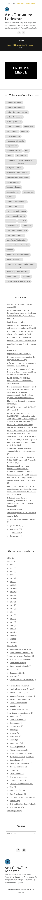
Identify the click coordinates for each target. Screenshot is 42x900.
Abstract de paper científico (21, 696)
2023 (12, 632)
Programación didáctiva (20, 753)
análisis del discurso (14, 117)
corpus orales (12, 146)
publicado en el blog (18, 686)
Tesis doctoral (15, 774)
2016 (12, 615)
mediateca (14, 529)
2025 (12, 639)
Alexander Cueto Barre (19, 649)
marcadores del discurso (16, 211)
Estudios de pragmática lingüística (21, 344)
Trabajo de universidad (19, 784)
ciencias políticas (13, 136)
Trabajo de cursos (17, 777)
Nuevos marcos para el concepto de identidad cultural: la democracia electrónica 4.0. (22, 442)
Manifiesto (14, 736)
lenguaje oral (28, 192)
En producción (16, 673)
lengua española (13, 182)
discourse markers (14, 150)
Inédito (13, 676)
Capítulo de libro (16, 720)
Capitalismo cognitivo (16, 322)
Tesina (12, 770)
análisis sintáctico (13, 126)
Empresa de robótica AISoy (21, 797)
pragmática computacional (17, 230)
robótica (10, 250)
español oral (21, 155)
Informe (13, 733)
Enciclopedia (15, 726)
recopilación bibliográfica (16, 240)
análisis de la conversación (17, 112)
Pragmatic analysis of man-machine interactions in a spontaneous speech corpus (18, 468)
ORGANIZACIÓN (14, 790)
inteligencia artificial (14, 168)
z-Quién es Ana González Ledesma (21, 519)
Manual (13, 740)
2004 (12, 588)
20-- (11, 578)
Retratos (15, 533)
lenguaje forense (13, 192)
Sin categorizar (13, 811)
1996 (11, 565)
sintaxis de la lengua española (18, 255)
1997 (11, 568)
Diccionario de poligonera (18, 337)
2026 (12, 642)
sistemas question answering (17, 272)
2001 (12, 582)
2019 (12, 622)
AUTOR (10, 646)
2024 (12, 636)
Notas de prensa (16, 747)
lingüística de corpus (14, 206)
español (9, 155)
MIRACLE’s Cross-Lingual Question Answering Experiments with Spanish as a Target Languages (22, 433)
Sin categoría (12, 509)
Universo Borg (16, 807)
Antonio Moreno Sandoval (20, 656)
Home (9, 45)
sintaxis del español (14, 259)
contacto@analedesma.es (25, 3)
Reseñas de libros (17, 767)
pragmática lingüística (15, 235)
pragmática (27, 226)
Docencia (29, 45)
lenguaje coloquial (14, 187)
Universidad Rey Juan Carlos (22, 804)
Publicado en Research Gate (21, 689)
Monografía (14, 743)
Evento (10, 350)
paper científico (12, 226)
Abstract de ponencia (18, 699)
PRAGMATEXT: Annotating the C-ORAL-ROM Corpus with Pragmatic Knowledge (21, 460)
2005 (12, 592)
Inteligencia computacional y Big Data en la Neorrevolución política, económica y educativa (21, 372)
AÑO (9, 561)
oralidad (22, 221)
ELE (26, 150)
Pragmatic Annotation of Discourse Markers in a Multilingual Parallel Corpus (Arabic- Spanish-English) (22, 477)
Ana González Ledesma (19, 653)
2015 (11, 612)
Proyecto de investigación (20, 757)
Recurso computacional (19, 763)
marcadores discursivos (16, 216)
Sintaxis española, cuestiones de (20, 513)
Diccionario (15, 723)
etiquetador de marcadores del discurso (21, 162)
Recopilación (15, 760)
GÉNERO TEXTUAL (15, 692)
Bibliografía (14, 716)
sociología (27, 276)
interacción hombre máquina (17, 173)
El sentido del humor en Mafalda (20, 341)
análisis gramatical (14, 122)
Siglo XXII (14, 801)
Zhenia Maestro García (19, 666)
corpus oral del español (15, 141)
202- (12, 625)
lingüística (10, 197)
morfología (11, 221)
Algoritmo (14, 706)
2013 (12, 609)
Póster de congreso (18, 750)
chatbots (24, 131)
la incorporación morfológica (18, 177)
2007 (12, 598)
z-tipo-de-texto (13, 526)
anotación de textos (14, 102)
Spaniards (11, 516)
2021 (12, 629)
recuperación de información (18, 245)
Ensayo (13, 730)
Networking (14, 536)
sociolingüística (12, 276)
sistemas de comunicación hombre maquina (21, 265)
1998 (11, 571)
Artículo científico (17, 710)
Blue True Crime (16, 794)
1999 (11, 575)
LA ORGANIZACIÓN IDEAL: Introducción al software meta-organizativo (20, 380)
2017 (12, 619)
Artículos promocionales (20, 713)
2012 (12, 605)
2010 (12, 602)
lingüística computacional (16, 201)
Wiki (11, 787)
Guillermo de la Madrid (19, 659)
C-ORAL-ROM (12, 131)
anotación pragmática (15, 107)
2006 (12, 595)
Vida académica (18, 45)
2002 (12, 585)
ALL (9, 558)
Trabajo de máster (17, 780)
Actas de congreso (17, 703)
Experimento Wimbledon (17, 354)
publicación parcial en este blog (23, 680)
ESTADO (10, 669)
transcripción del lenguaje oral (18, 281)
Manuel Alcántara (17, 663)
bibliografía (28, 126)
